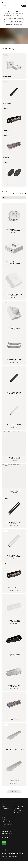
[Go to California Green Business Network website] (4, 843)
